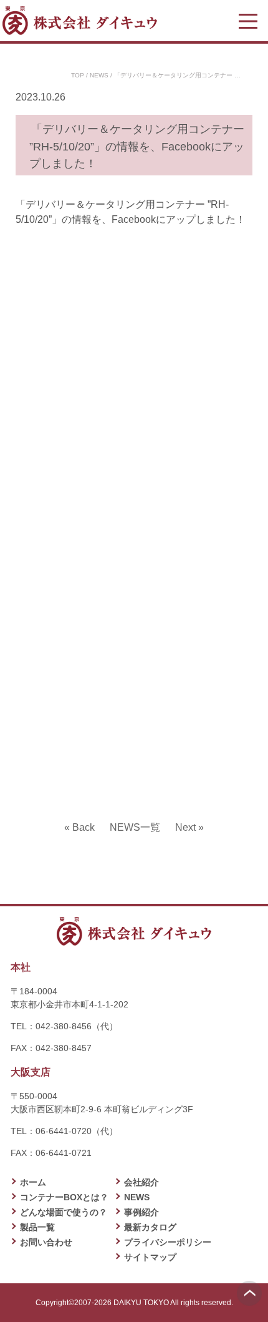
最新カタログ (150, 1227)
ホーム (33, 1182)
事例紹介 (141, 1212)
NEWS (99, 75)
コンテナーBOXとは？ (64, 1197)
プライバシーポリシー (167, 1242)
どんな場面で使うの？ (63, 1212)
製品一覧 (37, 1227)
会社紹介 (141, 1182)
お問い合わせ (46, 1242)
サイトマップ (150, 1257)
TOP (77, 75)
